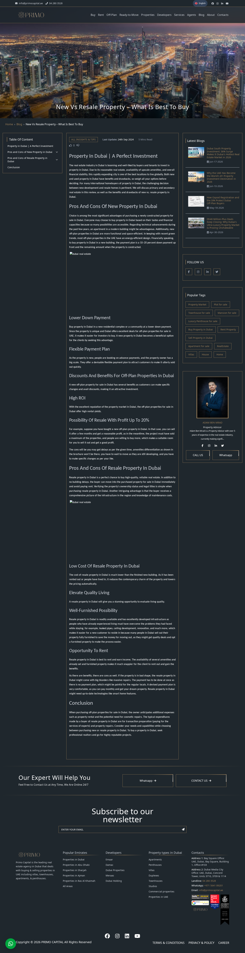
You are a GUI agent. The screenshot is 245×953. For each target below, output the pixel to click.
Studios (153, 886)
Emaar (109, 859)
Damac (109, 864)
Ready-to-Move (129, 15)
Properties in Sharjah (74, 870)
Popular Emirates (75, 853)
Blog (201, 15)
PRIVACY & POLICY (201, 943)
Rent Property (228, 329)
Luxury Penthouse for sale (202, 321)
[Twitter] (217, 271)
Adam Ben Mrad (212, 422)
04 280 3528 (209, 880)
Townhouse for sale (199, 312)
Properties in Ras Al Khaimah (79, 880)
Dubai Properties (115, 870)
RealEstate (223, 346)
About (211, 15)
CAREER (223, 943)
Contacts (222, 15)
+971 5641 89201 (213, 885)
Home (9, 124)
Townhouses (155, 880)
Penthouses (155, 864)
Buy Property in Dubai (200, 329)
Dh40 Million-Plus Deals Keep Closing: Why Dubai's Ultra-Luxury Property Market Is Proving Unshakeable (223, 223)
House (205, 354)
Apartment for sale (198, 346)
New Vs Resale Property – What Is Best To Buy (54, 124)
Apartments (155, 859)
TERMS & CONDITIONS (168, 943)
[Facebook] (189, 271)
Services (179, 15)
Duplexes (154, 875)
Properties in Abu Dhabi (76, 864)
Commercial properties (161, 891)
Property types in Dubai (165, 853)
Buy (93, 15)
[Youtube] (137, 936)
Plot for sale (220, 304)
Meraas (110, 875)
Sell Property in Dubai (200, 337)
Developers (164, 15)
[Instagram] (198, 271)
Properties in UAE (158, 896)
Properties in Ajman (74, 875)
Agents (191, 15)
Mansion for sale (227, 312)
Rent (101, 15)
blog (19, 124)
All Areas (68, 886)
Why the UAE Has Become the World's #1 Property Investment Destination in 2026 (221, 177)
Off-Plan (111, 15)
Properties (147, 15)
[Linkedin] (207, 271)
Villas (191, 354)
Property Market (197, 304)
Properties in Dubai (73, 859)
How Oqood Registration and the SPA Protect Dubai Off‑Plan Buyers (223, 200)
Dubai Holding (114, 880)
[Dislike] (78, 145)
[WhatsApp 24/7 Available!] (10, 943)
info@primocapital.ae (211, 890)
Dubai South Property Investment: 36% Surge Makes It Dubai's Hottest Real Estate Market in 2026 (223, 153)
